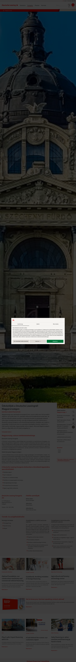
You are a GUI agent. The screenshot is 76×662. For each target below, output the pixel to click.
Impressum (28, 336)
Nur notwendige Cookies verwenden (21, 341)
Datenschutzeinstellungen (43, 336)
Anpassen (37, 341)
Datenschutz (34, 336)
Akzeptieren (55, 341)
